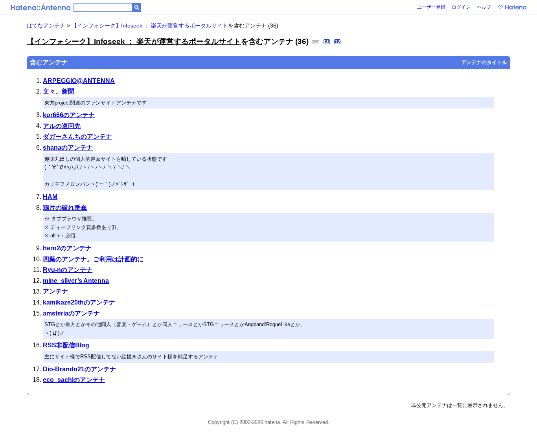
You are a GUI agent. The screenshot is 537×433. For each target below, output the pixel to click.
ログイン (461, 7)
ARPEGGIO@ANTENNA (79, 80)
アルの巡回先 (62, 126)
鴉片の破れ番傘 (65, 207)
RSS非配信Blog (66, 345)
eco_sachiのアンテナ (74, 379)
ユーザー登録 (431, 7)
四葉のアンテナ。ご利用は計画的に (93, 259)
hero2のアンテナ (67, 248)
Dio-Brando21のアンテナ (79, 369)
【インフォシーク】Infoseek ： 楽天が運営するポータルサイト (150, 25)
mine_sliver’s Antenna (76, 280)
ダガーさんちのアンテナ (77, 136)
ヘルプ (484, 7)
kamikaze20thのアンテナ (79, 302)
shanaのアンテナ (68, 147)
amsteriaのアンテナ (71, 313)
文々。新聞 (58, 91)
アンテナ (55, 291)
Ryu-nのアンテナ (67, 269)
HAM (50, 196)
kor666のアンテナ (69, 115)
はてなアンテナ (46, 25)
